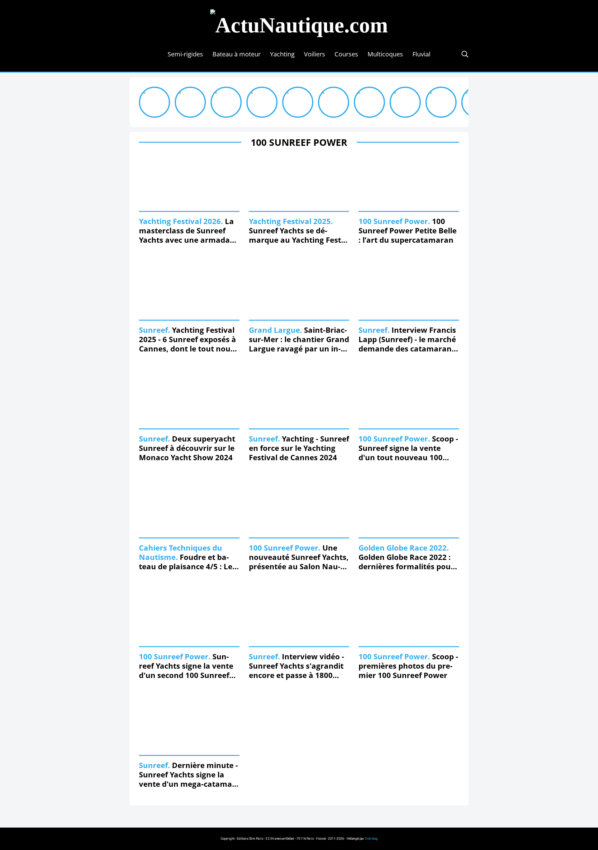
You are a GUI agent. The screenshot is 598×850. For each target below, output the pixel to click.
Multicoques (385, 54)
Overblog (371, 838)
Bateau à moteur (236, 54)
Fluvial (421, 54)
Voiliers (314, 54)
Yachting (282, 54)
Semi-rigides (185, 54)
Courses (346, 54)
